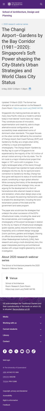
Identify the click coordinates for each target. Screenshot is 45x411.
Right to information (10, 400)
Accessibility (7, 396)
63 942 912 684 (13, 372)
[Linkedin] (10, 351)
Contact (6, 341)
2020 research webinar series (15, 24)
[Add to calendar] (30, 89)
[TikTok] (34, 351)
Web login (6, 360)
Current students (10, 329)
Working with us (10, 323)
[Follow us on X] (16, 351)
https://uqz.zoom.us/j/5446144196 (28, 108)
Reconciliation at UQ (21, 309)
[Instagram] (28, 351)
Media (5, 317)
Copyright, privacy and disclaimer (15, 391)
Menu (4, 4)
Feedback (6, 405)
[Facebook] (5, 351)
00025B (12, 377)
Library (6, 335)
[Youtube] (22, 351)
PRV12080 (13, 381)
